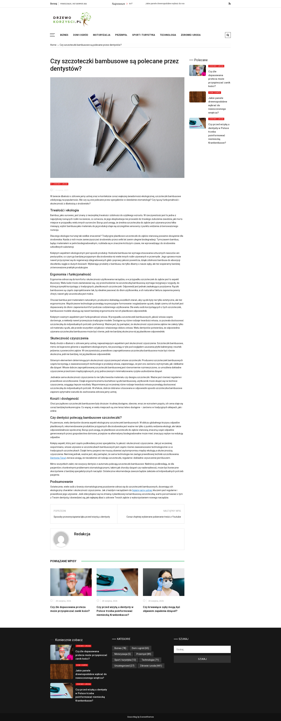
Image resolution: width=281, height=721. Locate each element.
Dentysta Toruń (58, 458)
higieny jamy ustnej (142, 490)
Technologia (168, 35)
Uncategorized (122, 665)
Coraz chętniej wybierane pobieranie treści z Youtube (154, 516)
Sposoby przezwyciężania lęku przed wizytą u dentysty (82, 516)
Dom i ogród (80, 35)
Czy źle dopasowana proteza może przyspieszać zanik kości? (219, 79)
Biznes (64, 35)
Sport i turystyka (143, 35)
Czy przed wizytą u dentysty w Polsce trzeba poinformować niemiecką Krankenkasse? (115, 611)
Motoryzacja (101, 35)
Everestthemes (147, 717)
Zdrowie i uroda (191, 35)
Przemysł (121, 35)
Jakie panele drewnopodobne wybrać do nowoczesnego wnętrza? (152, 3)
